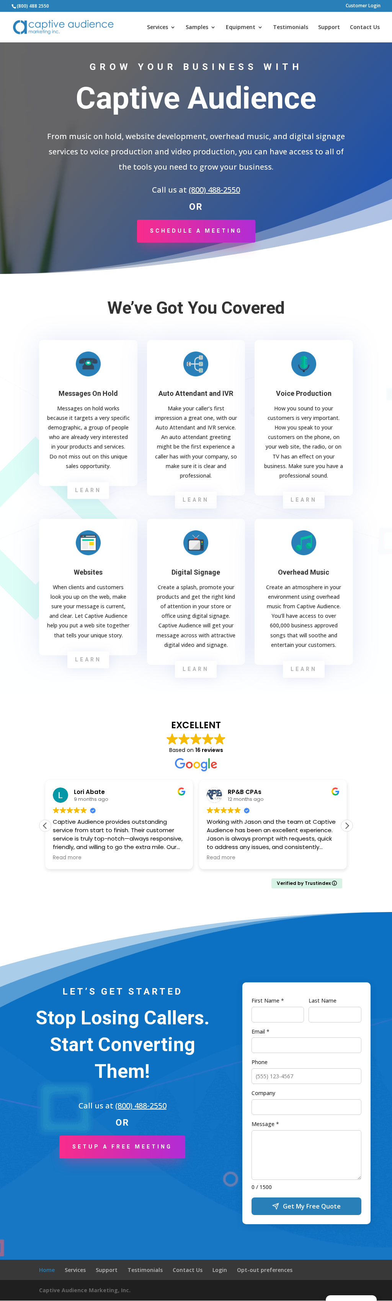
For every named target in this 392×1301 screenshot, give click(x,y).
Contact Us (365, 27)
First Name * (268, 1000)
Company (263, 1093)
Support (329, 27)
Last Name (322, 1000)
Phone (260, 1062)
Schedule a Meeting (196, 231)
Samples (197, 27)
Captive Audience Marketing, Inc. (85, 1290)
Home (47, 1269)
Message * (265, 1124)
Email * (261, 1031)
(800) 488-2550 (214, 190)
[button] (347, 825)
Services (157, 27)
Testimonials (290, 27)
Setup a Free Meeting (122, 1147)
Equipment (240, 27)
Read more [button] (67, 857)
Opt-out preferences (264, 1269)
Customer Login (363, 6)
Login (219, 1269)
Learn (88, 490)
